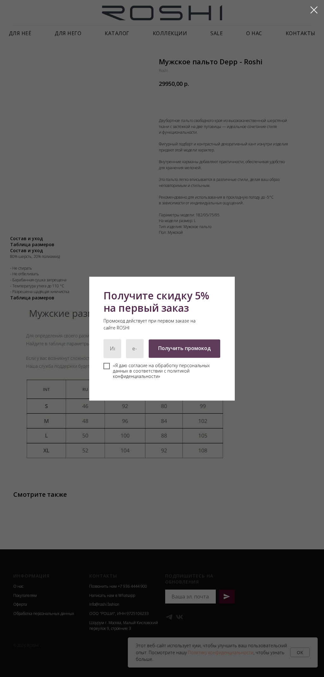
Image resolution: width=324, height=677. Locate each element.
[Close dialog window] (314, 10)
